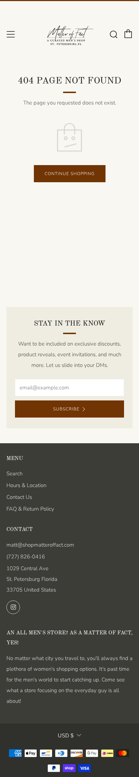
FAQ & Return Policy (30, 508)
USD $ (65, 735)
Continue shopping (70, 174)
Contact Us (19, 497)
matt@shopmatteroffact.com (40, 544)
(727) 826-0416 (25, 556)
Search (14, 473)
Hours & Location (26, 485)
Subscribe (66, 409)
